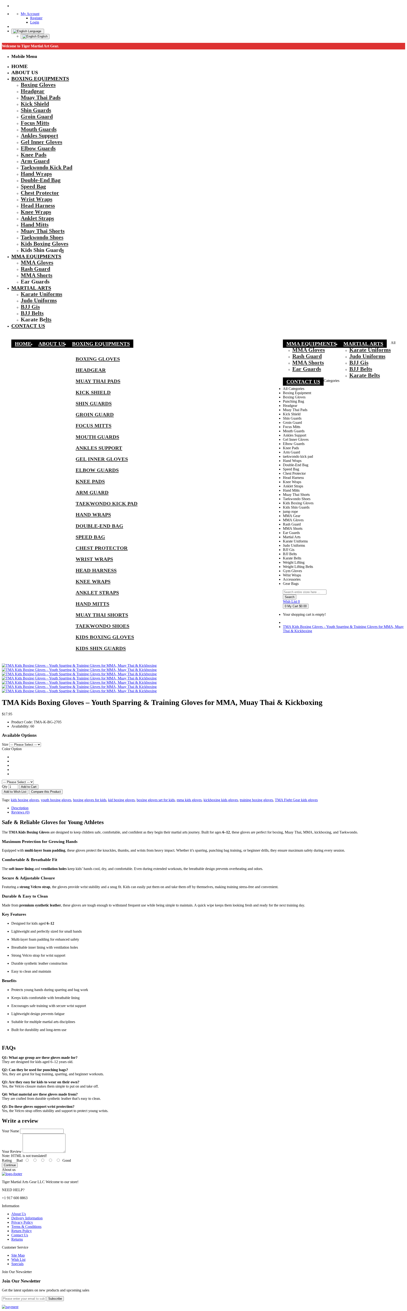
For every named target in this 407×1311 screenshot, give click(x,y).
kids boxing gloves (25, 800)
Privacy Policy (22, 1222)
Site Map (18, 1255)
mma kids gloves (189, 800)
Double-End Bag (99, 526)
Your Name (10, 1131)
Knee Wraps (93, 581)
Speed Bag (90, 537)
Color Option (12, 749)
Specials (17, 1264)
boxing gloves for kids (89, 800)
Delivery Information (27, 1218)
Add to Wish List (15, 791)
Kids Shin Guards (101, 648)
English (42, 36)
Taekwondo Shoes (102, 626)
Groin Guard (95, 414)
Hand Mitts (92, 604)
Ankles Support (99, 448)
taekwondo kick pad (107, 503)
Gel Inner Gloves (102, 459)
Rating (7, 1160)
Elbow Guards (97, 470)
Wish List (18, 1260)
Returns (17, 1239)
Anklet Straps (97, 592)
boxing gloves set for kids (156, 800)
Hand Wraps (93, 515)
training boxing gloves (256, 800)
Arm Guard (92, 492)
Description (19, 808)
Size (5, 744)
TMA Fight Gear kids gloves (296, 800)
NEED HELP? (13, 1190)
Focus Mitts (93, 426)
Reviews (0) (20, 812)
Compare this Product (46, 791)
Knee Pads (90, 481)
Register (36, 18)
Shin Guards (94, 403)
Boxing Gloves (98, 359)
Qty (5, 787)
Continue (10, 1165)
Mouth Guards (97, 437)
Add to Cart (29, 787)
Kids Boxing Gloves (105, 637)
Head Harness (96, 570)
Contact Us (19, 1235)
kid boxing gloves (121, 800)
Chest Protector (102, 548)
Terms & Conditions (26, 1227)
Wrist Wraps (94, 559)
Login (34, 22)
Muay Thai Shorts (102, 615)
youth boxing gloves (56, 800)
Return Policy (21, 1231)
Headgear (91, 370)
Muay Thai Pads (98, 381)
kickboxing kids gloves (221, 800)
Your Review (12, 1151)
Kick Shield (93, 392)
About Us (18, 1214)
